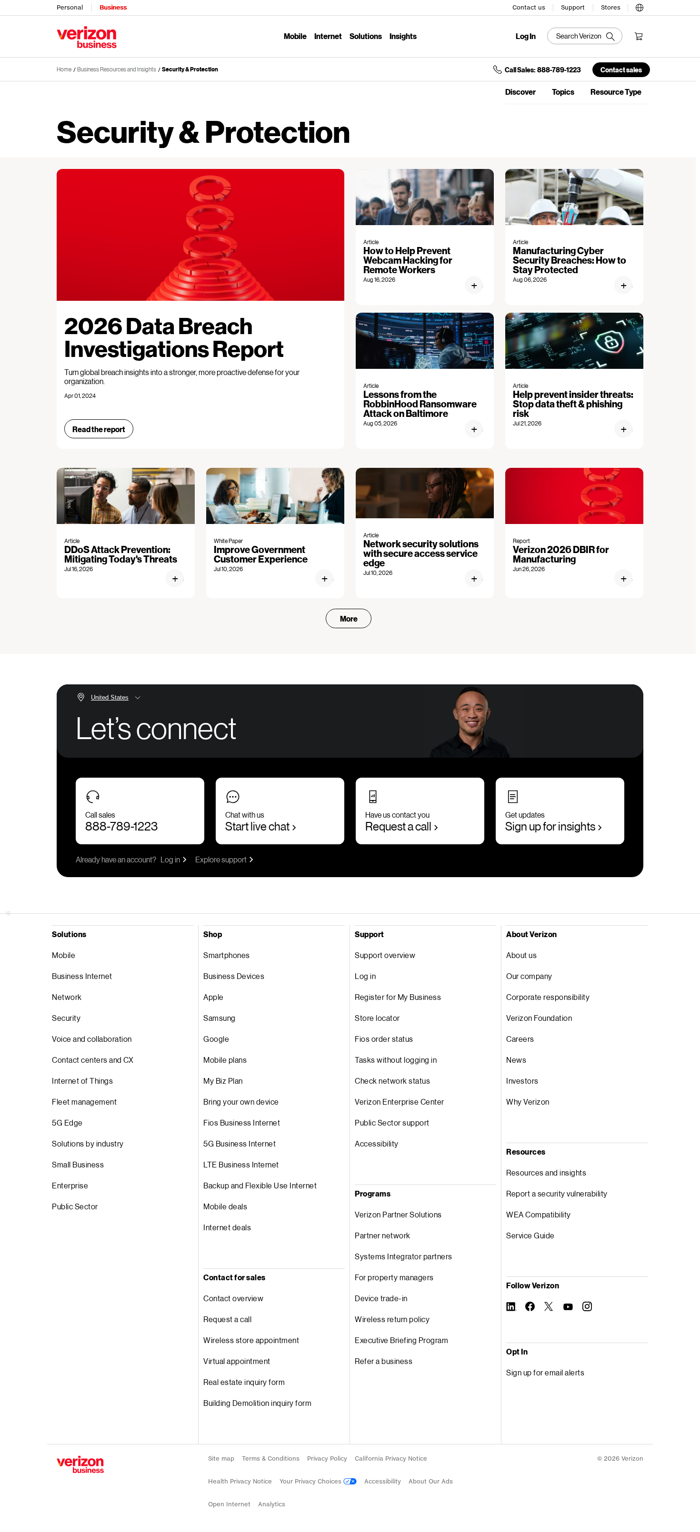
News (516, 1059)
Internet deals (227, 1227)
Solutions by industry (88, 1143)
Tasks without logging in (396, 1059)
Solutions (366, 35)
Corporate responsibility (548, 996)
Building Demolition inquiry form (257, 1402)
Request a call (398, 826)
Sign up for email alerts (545, 1372)
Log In (526, 36)
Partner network (382, 1235)
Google (216, 1038)
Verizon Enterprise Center (399, 1101)
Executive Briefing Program (401, 1339)
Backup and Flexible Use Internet (260, 1185)
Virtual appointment (236, 1360)
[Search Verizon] (584, 36)
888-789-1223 (121, 826)
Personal (70, 7)
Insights (403, 35)
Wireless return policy (392, 1319)
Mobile (295, 35)
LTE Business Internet (241, 1164)
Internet (328, 35)
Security (66, 1017)
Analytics (271, 1504)
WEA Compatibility (538, 1214)
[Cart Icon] (638, 36)
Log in (170, 859)
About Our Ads (431, 1481)
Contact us (528, 7)
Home (64, 69)
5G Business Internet (239, 1143)
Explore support (221, 859)
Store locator (377, 1017)
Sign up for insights (550, 826)
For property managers (394, 1277)
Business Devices (233, 975)
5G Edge (67, 1122)
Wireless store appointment (251, 1339)
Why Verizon (528, 1101)
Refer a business (383, 1360)
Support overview (385, 954)
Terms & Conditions (271, 1458)
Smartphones (226, 954)
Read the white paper (328, 578)
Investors (522, 1080)
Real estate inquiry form (244, 1381)
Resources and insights (546, 1172)
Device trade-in (381, 1298)
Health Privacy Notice (240, 1481)
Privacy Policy (327, 1458)
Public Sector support (392, 1122)
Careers (520, 1038)
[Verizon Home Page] (80, 1464)
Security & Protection (190, 69)
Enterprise (70, 1185)
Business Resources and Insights (116, 69)
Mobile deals (225, 1206)
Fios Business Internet (241, 1122)
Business (113, 7)
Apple (213, 996)
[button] (639, 6)
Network (67, 996)
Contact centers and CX (92, 1059)
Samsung (219, 1017)
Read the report (98, 429)
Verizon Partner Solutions (398, 1214)
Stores (610, 7)
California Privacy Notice (391, 1458)
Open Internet (229, 1504)
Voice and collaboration (92, 1038)
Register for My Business (398, 996)
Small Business (78, 1164)
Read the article (477, 285)
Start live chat (257, 826)
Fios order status (384, 1038)
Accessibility (377, 1143)
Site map (221, 1458)
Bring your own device (241, 1101)
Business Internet (82, 975)
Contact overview (233, 1298)
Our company (529, 975)
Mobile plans (225, 1059)
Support (573, 7)
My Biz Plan (223, 1080)
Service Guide (530, 1235)
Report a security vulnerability (557, 1193)
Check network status (392, 1080)
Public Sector (75, 1206)
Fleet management (84, 1101)
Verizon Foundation (539, 1017)
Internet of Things (82, 1080)
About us (521, 954)
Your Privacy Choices (311, 1481)
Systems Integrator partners (403, 1256)
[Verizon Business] (87, 37)
